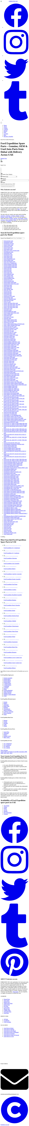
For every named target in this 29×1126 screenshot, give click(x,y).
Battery (5, 703)
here (19, 209)
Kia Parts (6, 1006)
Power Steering (7, 713)
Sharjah (15, 218)
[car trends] (14, 875)
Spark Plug (6, 732)
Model (4, 178)
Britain (10, 217)
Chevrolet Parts (7, 1011)
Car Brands (6, 1020)
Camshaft (6, 687)
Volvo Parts (6, 1000)
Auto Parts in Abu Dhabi (10, 1031)
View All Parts (4, 750)
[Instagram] (16, 55)
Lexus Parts (6, 1007)
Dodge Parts (7, 1004)
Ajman (25, 218)
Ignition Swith (7, 736)
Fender (5, 721)
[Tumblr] (16, 120)
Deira (14, 220)
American (7, 215)
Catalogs (6, 129)
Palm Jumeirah (9, 220)
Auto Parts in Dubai (8, 1028)
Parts (5, 132)
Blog (5, 135)
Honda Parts (7, 999)
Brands (5, 131)
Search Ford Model (5, 238)
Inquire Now (4, 158)
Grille (5, 724)
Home (5, 125)
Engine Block (7, 679)
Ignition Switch (7, 693)
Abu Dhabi (20, 218)
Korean (2, 217)
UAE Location (7, 1022)
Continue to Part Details (6, 186)
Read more (15, 991)
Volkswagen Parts (8, 1003)
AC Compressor (8, 743)
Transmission (7, 709)
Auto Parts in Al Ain (9, 1036)
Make (4, 176)
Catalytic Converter (8, 711)
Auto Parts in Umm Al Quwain (11, 1035)
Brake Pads (6, 706)
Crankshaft (6, 686)
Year (3, 182)
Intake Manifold (8, 691)
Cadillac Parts (7, 1010)
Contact (6, 128)
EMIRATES (13, 1)
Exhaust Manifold (8, 690)
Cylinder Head (7, 683)
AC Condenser (7, 745)
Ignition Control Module (10, 694)
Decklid (6, 723)
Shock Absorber (8, 710)
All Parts (6, 1019)
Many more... (7, 737)
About (5, 126)
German (13, 215)
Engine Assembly (8, 678)
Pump (5, 714)
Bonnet (5, 720)
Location (6, 133)
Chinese (17, 215)
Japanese (3, 215)
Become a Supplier (8, 136)
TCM (5, 696)
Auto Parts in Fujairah (9, 1033)
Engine (5, 702)
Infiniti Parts (7, 1002)
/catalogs (9, 221)
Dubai (11, 218)
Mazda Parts (7, 1009)
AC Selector (7, 746)
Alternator (6, 704)
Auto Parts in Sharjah (9, 1029)
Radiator (6, 707)
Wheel (5, 726)
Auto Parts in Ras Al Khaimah (11, 1032)
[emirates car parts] (14, 947)
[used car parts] (14, 843)
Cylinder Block (7, 685)
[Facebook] (16, 27)
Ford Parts (6, 1013)
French (6, 217)
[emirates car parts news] (14, 903)
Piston (5, 689)
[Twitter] (16, 80)
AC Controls (7, 747)
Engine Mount (7, 680)
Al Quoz (3, 220)
